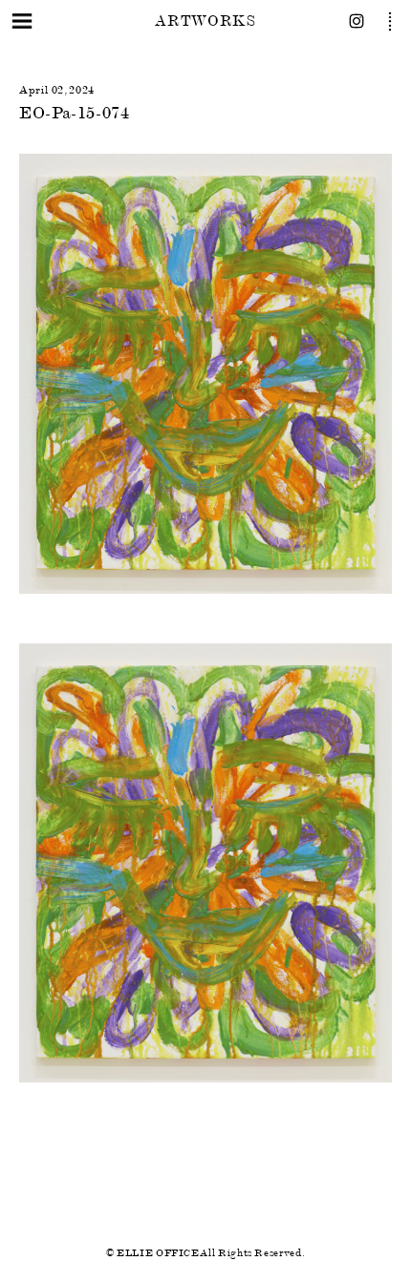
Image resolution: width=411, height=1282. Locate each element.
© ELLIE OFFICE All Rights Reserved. (205, 1253)
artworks (205, 20)
